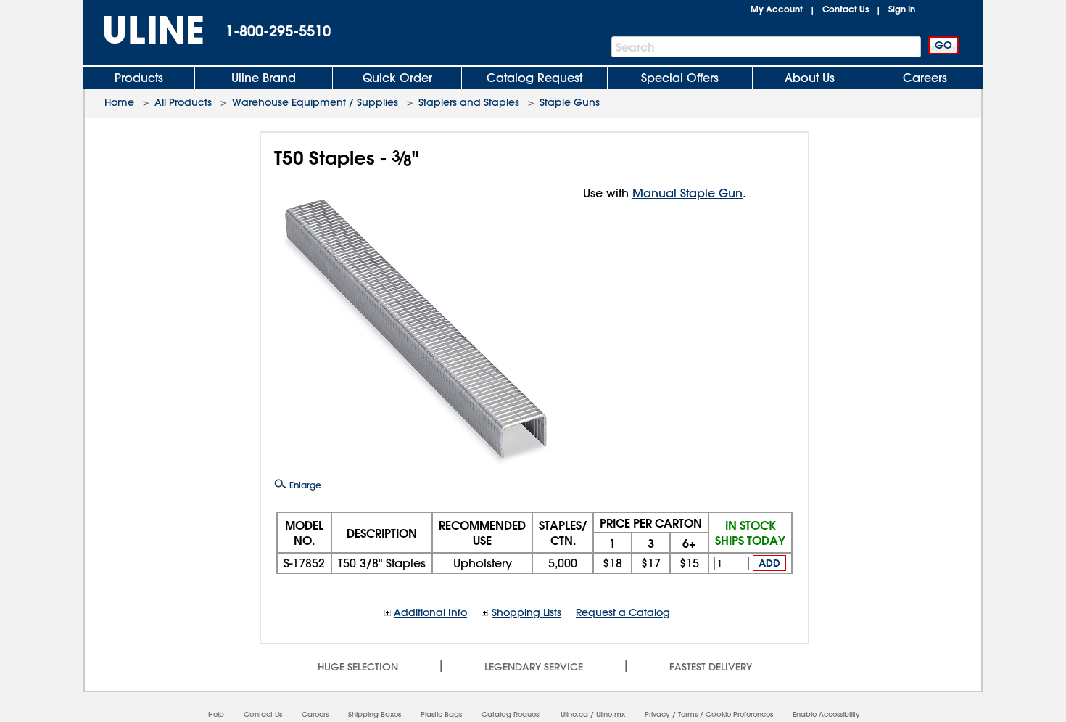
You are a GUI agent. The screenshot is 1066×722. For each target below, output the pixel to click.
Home (119, 102)
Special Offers (680, 77)
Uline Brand (263, 77)
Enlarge (303, 485)
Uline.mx (610, 714)
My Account (777, 9)
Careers (925, 77)
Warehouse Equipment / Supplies (315, 102)
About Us (810, 77)
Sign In (901, 9)
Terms (688, 714)
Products (139, 77)
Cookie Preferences (739, 714)
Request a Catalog (623, 612)
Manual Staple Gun (687, 193)
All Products (183, 102)
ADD (769, 563)
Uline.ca (574, 714)
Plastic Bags (441, 714)
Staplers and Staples (468, 102)
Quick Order (397, 77)
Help (216, 714)
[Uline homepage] (143, 30)
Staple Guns (570, 102)
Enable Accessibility (826, 714)
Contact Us (845, 9)
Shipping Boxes (374, 714)
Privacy (657, 714)
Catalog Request (534, 77)
